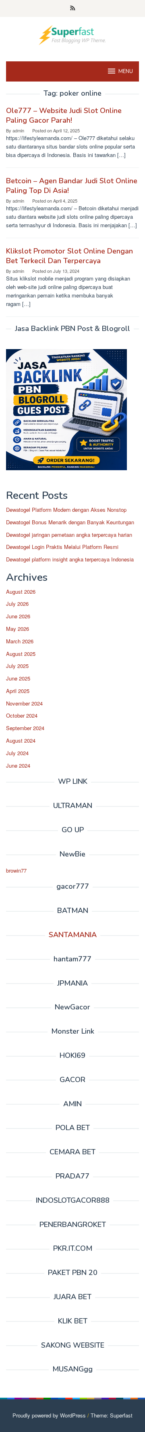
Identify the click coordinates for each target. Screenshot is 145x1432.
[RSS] (72, 8)
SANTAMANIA (73, 935)
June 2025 (18, 678)
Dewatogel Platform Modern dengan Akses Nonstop (66, 509)
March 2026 (19, 641)
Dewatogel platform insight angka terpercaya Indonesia (70, 559)
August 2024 (20, 740)
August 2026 (20, 591)
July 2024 (17, 753)
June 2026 (18, 616)
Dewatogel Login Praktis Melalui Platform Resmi (62, 547)
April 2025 (17, 691)
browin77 (16, 870)
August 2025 (20, 653)
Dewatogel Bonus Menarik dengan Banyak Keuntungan (70, 522)
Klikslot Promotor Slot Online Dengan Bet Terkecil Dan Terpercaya (69, 256)
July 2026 (17, 603)
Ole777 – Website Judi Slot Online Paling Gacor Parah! (64, 115)
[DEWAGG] (72, 34)
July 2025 (17, 666)
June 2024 (18, 765)
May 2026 (17, 628)
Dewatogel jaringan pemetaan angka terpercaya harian (69, 534)
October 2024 (21, 715)
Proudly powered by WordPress (49, 1415)
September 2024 (25, 728)
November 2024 (24, 703)
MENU (125, 71)
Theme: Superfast (112, 1415)
